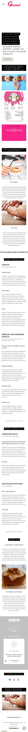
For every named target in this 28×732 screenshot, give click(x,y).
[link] (14, 4)
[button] (3, 4)
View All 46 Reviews (14, 636)
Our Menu (7, 59)
